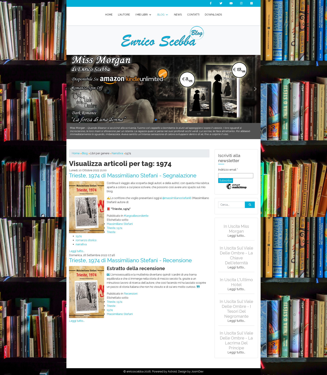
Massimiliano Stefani (120, 220)
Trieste (111, 229)
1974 (79, 233)
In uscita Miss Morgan (236, 226)
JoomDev (197, 368)
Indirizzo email (228, 166)
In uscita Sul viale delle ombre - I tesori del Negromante (236, 306)
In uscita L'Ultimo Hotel (236, 279)
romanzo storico (86, 237)
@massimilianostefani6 (176, 195)
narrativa (81, 241)
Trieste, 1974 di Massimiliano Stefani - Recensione (130, 257)
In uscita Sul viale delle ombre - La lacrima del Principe (236, 337)
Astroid (172, 368)
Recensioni (130, 290)
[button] (163, 89)
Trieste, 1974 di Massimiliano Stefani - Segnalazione (132, 172)
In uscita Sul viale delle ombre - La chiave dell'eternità (236, 252)
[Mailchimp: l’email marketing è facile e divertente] (236, 185)
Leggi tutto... (77, 248)
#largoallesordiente (136, 212)
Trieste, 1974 (114, 225)
